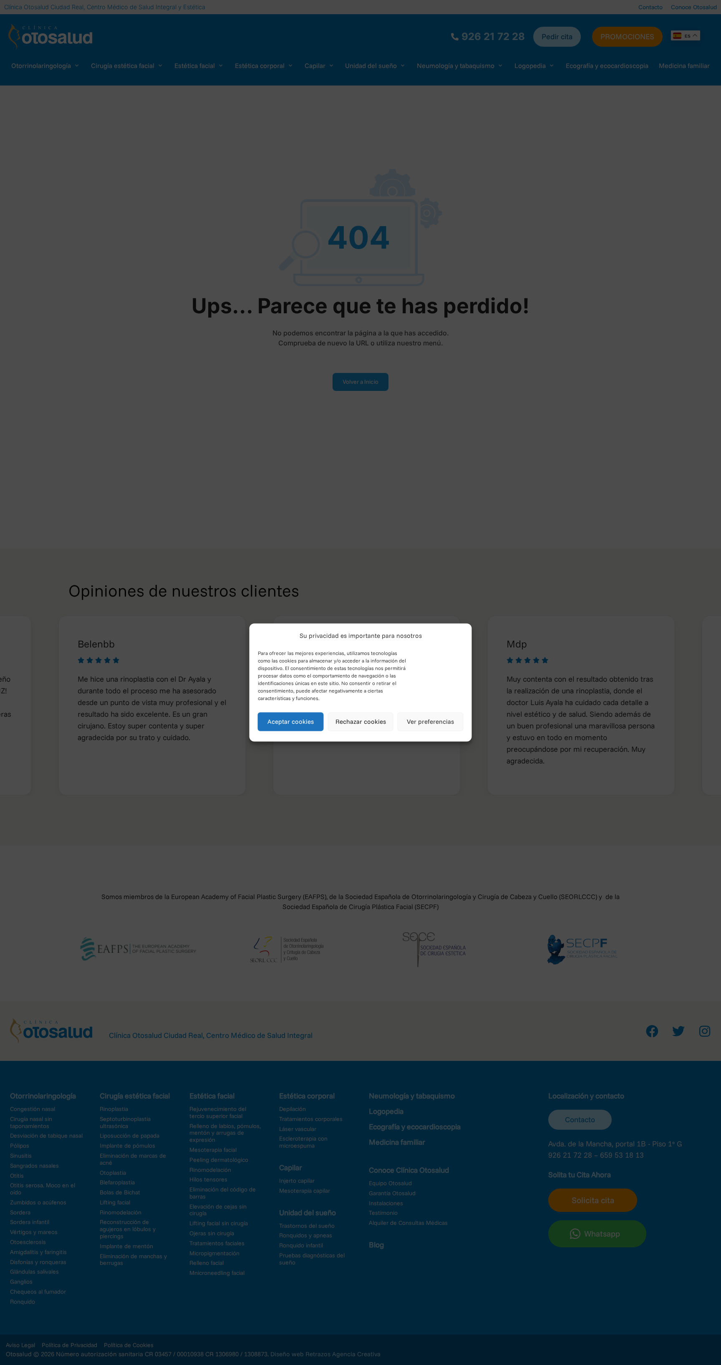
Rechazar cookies (360, 721)
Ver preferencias (430, 721)
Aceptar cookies (290, 721)
